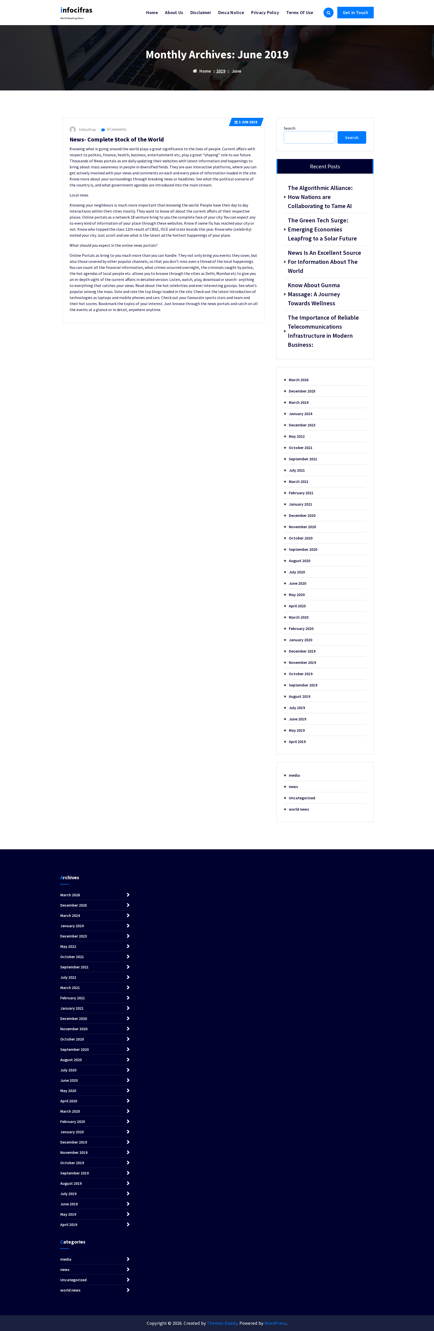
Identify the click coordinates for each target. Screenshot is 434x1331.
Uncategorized (302, 797)
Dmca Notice (231, 12)
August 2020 (299, 560)
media (294, 775)
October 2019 (300, 673)
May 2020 (297, 594)
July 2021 (297, 470)
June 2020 (297, 583)
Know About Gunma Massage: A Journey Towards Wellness (314, 294)
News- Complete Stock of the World (117, 139)
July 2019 (297, 707)
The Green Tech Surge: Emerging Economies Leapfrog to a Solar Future (322, 229)
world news (299, 809)
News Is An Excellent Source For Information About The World (324, 262)
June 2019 (297, 718)
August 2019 (299, 696)
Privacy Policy (265, 12)
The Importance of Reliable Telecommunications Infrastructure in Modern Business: (323, 331)
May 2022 (297, 436)
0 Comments (116, 129)
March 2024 (298, 402)
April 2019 (297, 741)
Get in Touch (355, 12)
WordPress (275, 1323)
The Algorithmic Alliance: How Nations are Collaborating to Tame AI (320, 197)
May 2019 (297, 730)
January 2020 (300, 639)
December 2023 (302, 424)
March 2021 (298, 481)
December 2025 (302, 390)
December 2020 (302, 515)
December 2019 (302, 651)
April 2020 (297, 605)
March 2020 (298, 617)
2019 (220, 71)
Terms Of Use (299, 12)
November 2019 (302, 662)
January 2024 (300, 413)
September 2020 (303, 549)
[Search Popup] (328, 13)
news (293, 786)
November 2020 (302, 526)
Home (152, 12)
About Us (174, 12)
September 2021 (303, 458)
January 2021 (300, 504)
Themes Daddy (222, 1323)
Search (289, 128)
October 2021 (300, 447)
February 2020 (301, 628)
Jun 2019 (248, 122)
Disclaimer (200, 12)
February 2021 (301, 492)
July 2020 (297, 571)
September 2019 (303, 684)
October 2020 (300, 537)
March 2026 (298, 379)
